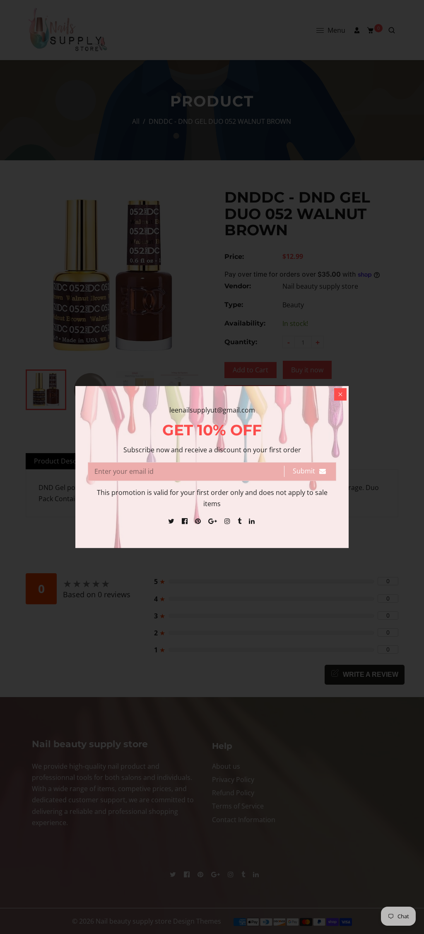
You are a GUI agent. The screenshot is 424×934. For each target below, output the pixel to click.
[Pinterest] (198, 521)
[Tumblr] (240, 521)
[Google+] (213, 521)
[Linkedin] (252, 521)
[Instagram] (228, 521)
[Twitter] (172, 521)
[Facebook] (185, 521)
